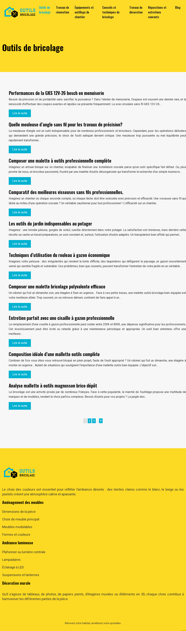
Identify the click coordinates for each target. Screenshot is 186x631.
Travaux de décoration (136, 9)
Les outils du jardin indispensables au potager (50, 223)
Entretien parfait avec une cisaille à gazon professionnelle (61, 317)
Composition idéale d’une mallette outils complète (54, 354)
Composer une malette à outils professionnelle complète (60, 160)
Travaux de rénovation (62, 9)
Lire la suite (19, 113)
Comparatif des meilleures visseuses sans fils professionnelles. (66, 192)
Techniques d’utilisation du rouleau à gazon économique (59, 254)
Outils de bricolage (44, 9)
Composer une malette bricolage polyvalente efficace (57, 286)
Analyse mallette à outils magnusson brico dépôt (53, 385)
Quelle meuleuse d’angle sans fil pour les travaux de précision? (65, 124)
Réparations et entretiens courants (157, 12)
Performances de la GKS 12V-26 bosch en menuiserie (56, 92)
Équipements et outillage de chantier (84, 12)
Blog (178, 7)
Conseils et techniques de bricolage (111, 12)
